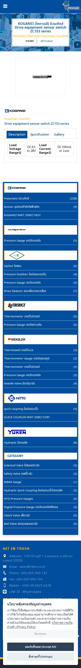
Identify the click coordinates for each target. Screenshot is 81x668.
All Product (46, 41)
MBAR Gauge (12, 482)
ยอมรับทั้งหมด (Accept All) (40, 646)
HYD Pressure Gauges (18, 499)
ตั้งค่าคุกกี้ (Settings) (40, 656)
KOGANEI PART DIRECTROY (22, 215)
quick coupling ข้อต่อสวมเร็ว (21, 409)
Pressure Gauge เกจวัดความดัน (23, 325)
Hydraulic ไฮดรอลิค (16, 443)
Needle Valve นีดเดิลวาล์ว (19, 383)
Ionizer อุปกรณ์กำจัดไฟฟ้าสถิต (21, 207)
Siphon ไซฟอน (12, 266)
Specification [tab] (39, 134)
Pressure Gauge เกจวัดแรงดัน (22, 240)
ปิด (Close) (40, 633)
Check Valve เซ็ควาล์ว (17, 515)
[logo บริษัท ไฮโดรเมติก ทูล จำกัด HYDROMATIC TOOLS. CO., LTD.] (71, 6)
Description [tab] (16, 134)
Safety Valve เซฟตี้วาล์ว (18, 474)
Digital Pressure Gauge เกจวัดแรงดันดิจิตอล (31, 507)
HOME (30, 41)
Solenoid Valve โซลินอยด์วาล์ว (22, 465)
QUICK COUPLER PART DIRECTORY (27, 417)
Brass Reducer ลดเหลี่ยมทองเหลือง (25, 291)
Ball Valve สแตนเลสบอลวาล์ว (21, 524)
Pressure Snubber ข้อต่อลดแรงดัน (25, 274)
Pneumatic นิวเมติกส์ (16, 198)
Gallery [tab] (59, 134)
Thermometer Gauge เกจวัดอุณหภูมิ (26, 358)
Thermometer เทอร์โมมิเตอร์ (22, 316)
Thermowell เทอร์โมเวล (18, 350)
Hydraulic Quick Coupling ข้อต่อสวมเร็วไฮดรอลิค (33, 490)
